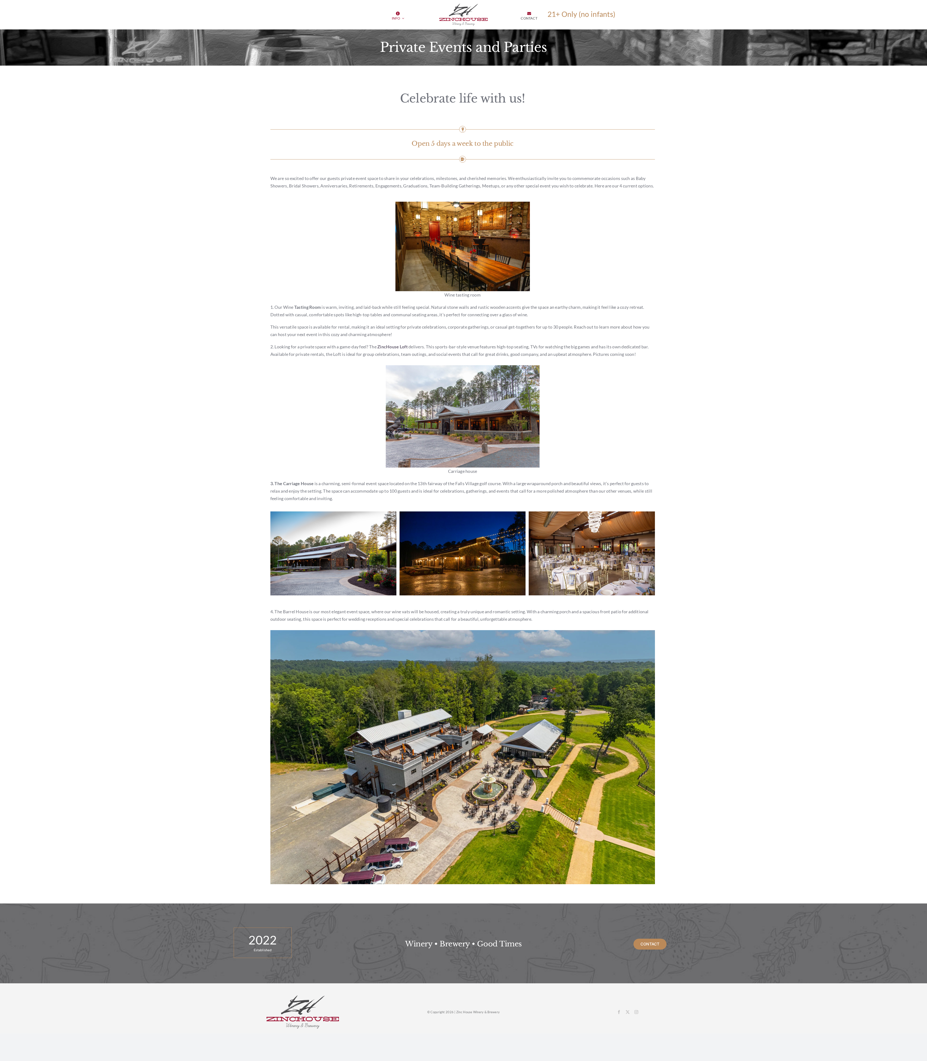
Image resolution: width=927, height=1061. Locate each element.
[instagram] (636, 1012)
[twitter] (628, 1012)
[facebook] (619, 1012)
